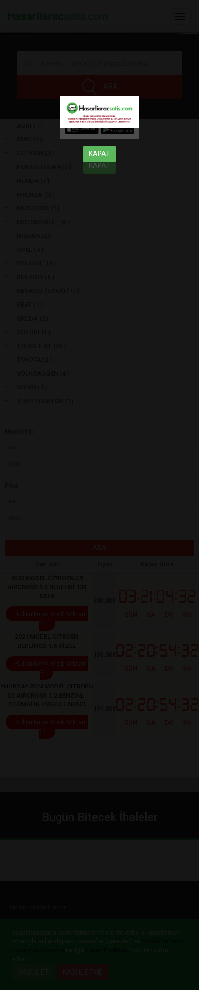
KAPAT (99, 154)
